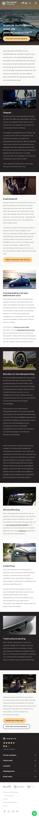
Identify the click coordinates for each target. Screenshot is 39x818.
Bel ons (5, 806)
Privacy (5, 799)
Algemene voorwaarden (10, 792)
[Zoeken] (30, 3)
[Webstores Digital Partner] (9, 3)
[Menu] (36, 3)
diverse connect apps (21, 327)
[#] (4, 811)
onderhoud (22, 531)
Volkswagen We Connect (26, 330)
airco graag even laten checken (17, 525)
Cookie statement (8, 796)
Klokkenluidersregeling (10, 802)
